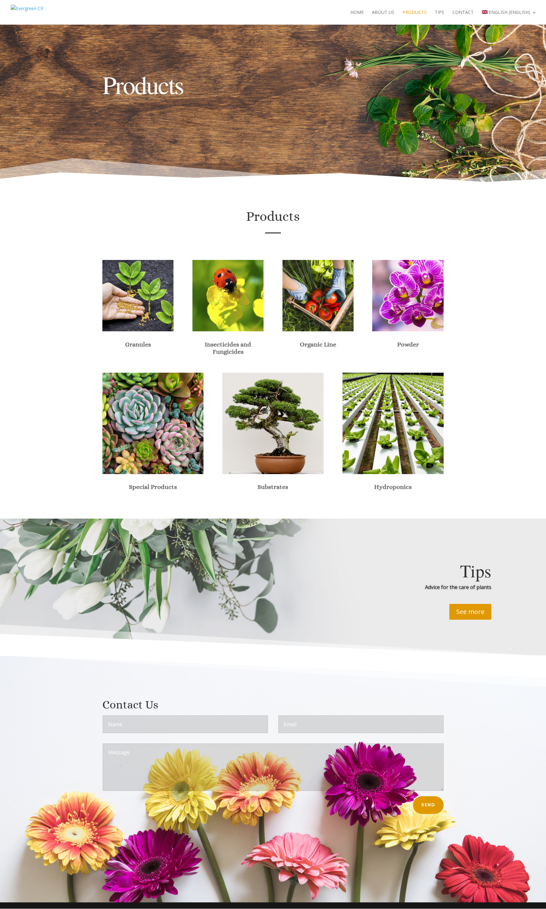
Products (415, 12)
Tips (439, 12)
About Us (383, 12)
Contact (463, 12)
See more (470, 611)
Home (357, 12)
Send (428, 805)
